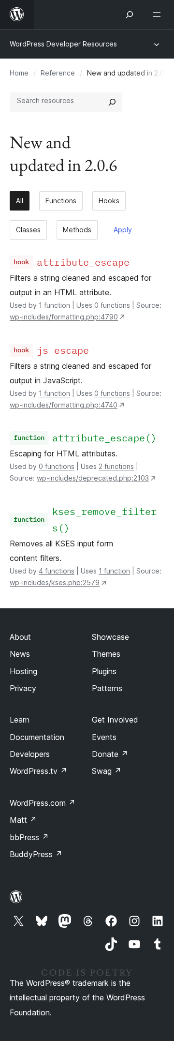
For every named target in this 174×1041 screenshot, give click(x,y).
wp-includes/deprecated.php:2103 (93, 478)
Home (19, 73)
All (19, 200)
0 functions (112, 305)
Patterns (107, 688)
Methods (77, 230)
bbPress (29, 837)
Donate (110, 754)
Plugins (104, 671)
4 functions (56, 571)
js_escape (63, 350)
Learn (19, 719)
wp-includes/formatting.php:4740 (63, 405)
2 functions (116, 466)
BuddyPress (36, 854)
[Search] (112, 102)
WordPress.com (42, 803)
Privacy (23, 688)
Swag (106, 771)
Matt (23, 820)
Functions (60, 200)
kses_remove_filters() (104, 519)
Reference (58, 73)
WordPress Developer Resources (63, 44)
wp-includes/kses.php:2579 (55, 582)
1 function (54, 305)
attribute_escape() (104, 437)
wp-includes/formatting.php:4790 (64, 317)
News (20, 654)
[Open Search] (129, 14)
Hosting (23, 671)
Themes (106, 654)
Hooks (109, 200)
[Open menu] (158, 14)
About (20, 637)
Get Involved (115, 719)
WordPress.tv (38, 771)
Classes (28, 230)
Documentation (37, 737)
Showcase (110, 637)
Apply (123, 230)
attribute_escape (83, 262)
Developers (30, 754)
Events (104, 737)
